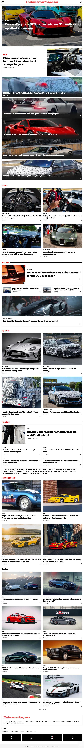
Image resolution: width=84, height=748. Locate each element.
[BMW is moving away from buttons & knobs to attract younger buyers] (64, 62)
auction (51, 469)
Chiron (5, 471)
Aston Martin (30, 269)
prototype (59, 469)
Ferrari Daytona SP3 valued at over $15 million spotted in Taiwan (40, 26)
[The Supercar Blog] (42, 2)
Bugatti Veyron (46, 250)
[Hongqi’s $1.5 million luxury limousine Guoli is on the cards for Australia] (62, 652)
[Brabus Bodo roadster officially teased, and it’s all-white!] (13, 434)
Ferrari (7, 20)
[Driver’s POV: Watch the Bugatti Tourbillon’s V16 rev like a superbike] (21, 200)
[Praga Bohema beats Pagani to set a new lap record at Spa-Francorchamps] (21, 686)
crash (11, 471)
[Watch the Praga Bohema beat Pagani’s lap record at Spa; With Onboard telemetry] (21, 236)
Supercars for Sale (8, 478)
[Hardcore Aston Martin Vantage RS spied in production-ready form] (21, 349)
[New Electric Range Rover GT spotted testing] (62, 349)
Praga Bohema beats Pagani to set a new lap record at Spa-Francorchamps (21, 703)
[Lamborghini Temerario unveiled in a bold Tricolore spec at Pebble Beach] (62, 686)
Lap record (4, 250)
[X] (32, 737)
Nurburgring (5, 366)
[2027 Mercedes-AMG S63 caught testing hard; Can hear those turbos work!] (42, 170)
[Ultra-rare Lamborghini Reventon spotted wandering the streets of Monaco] (42, 149)
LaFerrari (24, 473)
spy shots (73, 471)
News (4, 458)
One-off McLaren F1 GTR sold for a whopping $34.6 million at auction (62, 560)
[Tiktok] (52, 737)
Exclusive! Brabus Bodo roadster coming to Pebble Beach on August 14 (19, 451)
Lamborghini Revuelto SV (9, 318)
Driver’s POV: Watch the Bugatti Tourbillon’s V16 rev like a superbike (21, 217)
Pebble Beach (21, 469)
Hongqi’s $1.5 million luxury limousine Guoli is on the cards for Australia (61, 669)
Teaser (65, 471)
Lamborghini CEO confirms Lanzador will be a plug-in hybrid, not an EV (62, 600)
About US (4, 728)
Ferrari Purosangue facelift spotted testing (61, 412)
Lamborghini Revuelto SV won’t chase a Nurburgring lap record (30, 321)
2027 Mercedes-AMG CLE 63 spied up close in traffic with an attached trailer (34, 93)
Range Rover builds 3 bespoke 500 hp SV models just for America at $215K (66, 289)
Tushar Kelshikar (31, 279)
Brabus (28, 428)
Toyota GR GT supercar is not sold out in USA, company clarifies (59, 634)
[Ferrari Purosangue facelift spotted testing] (62, 392)
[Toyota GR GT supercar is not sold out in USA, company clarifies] (62, 618)
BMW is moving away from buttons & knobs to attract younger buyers (19, 61)
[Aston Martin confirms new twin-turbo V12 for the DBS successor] (13, 274)
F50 (44, 513)
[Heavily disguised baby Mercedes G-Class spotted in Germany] (21, 392)
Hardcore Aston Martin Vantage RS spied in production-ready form (20, 369)
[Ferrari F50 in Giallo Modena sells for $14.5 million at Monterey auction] (62, 496)
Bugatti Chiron (42, 469)
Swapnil (7, 32)
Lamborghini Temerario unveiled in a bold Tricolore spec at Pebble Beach (61, 703)
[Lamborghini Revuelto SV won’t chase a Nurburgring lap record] (42, 306)
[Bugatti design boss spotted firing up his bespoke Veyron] (62, 236)
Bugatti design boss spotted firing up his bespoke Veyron (59, 253)
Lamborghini (46, 597)
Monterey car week (70, 469)
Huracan (35, 471)
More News (5, 569)
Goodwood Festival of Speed (11, 473)
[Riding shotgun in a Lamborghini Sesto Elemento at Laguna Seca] (62, 200)
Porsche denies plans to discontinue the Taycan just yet (20, 600)
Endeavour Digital (45, 746)
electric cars (46, 366)
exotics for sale (9, 469)
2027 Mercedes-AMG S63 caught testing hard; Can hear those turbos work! (33, 176)
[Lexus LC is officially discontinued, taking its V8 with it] (7, 290)
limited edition (35, 473)
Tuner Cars (5, 422)
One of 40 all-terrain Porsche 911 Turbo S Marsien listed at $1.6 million (21, 461)
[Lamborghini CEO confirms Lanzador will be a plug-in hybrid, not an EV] (62, 583)
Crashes (27, 471)
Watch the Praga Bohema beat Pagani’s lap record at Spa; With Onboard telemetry (19, 253)
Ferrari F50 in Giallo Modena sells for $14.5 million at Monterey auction (61, 517)
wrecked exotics (45, 471)
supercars (19, 471)
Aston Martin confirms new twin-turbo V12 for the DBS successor (53, 274)
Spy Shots (5, 330)
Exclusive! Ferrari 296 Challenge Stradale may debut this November (30, 134)
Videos (4, 185)
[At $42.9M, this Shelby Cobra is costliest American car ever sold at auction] (21, 496)
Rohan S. (6, 67)
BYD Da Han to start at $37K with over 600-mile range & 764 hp (21, 669)
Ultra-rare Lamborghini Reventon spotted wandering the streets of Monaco (33, 155)
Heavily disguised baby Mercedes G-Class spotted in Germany (20, 413)
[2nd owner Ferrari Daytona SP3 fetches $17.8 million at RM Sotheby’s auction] (21, 539)
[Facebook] (11, 737)
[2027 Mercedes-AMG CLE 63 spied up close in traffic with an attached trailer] (42, 87)
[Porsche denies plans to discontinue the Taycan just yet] (21, 583)
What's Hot (5, 262)
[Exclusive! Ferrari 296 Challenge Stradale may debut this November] (42, 128)
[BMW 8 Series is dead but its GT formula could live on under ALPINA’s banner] (21, 618)
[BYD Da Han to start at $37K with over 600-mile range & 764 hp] (21, 652)
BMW (5, 54)
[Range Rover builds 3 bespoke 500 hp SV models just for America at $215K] (47, 290)
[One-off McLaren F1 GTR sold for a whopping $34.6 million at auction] (62, 539)
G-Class (3, 409)
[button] (3, 2)
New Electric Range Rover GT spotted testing (59, 369)
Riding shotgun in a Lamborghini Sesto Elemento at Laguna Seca (62, 217)
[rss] (72, 737)
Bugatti (45, 458)
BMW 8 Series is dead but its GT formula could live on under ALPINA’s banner (21, 634)
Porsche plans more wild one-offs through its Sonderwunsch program (31, 114)
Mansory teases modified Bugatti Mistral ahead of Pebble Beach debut (61, 461)
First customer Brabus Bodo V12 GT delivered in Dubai (61, 451)
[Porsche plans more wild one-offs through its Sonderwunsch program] (42, 108)
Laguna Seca (45, 213)
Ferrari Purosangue (47, 409)
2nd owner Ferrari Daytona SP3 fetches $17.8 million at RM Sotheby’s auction (21, 560)
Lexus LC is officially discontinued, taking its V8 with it (25, 289)
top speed (44, 473)
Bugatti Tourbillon (6, 213)
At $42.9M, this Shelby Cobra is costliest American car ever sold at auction (19, 517)
